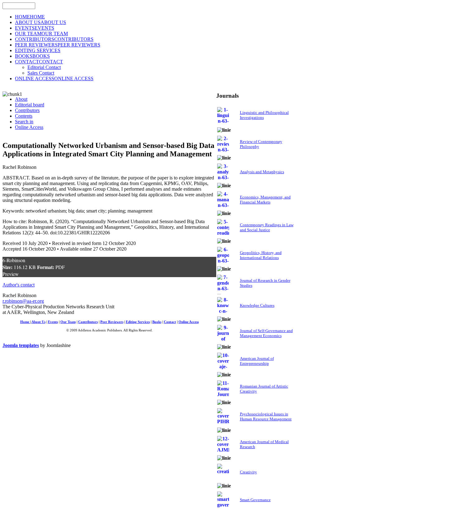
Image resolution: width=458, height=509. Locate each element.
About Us (38, 322)
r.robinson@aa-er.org (23, 301)
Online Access (189, 322)
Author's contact (18, 284)
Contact (170, 322)
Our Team (68, 322)
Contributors (88, 322)
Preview (10, 274)
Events (53, 322)
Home (25, 322)
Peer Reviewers (111, 322)
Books (156, 322)
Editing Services (138, 322)
